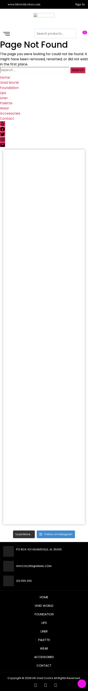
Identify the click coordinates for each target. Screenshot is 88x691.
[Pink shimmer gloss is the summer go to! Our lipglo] (44, 454)
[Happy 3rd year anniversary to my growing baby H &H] (44, 501)
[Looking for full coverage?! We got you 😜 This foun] (44, 219)
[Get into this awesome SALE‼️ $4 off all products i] (44, 407)
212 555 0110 (24, 581)
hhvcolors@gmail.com (33, 566)
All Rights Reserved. (67, 678)
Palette (6, 103)
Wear (4, 108)
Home (5, 77)
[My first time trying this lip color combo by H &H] (44, 360)
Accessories (10, 113)
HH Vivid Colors (42, 678)
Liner (4, 98)
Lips (3, 92)
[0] (80, 33)
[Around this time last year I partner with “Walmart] (44, 266)
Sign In (80, 4)
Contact (7, 118)
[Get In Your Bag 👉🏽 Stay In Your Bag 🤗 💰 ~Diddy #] (44, 313)
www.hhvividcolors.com (23, 4)
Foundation (9, 87)
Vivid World (9, 82)
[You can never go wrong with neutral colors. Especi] (44, 172)
